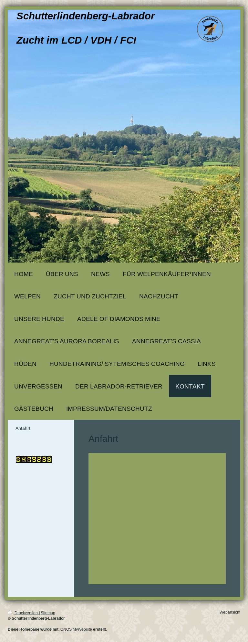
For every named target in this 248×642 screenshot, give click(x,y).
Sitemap (48, 613)
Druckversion (26, 613)
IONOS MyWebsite (75, 629)
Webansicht (230, 612)
